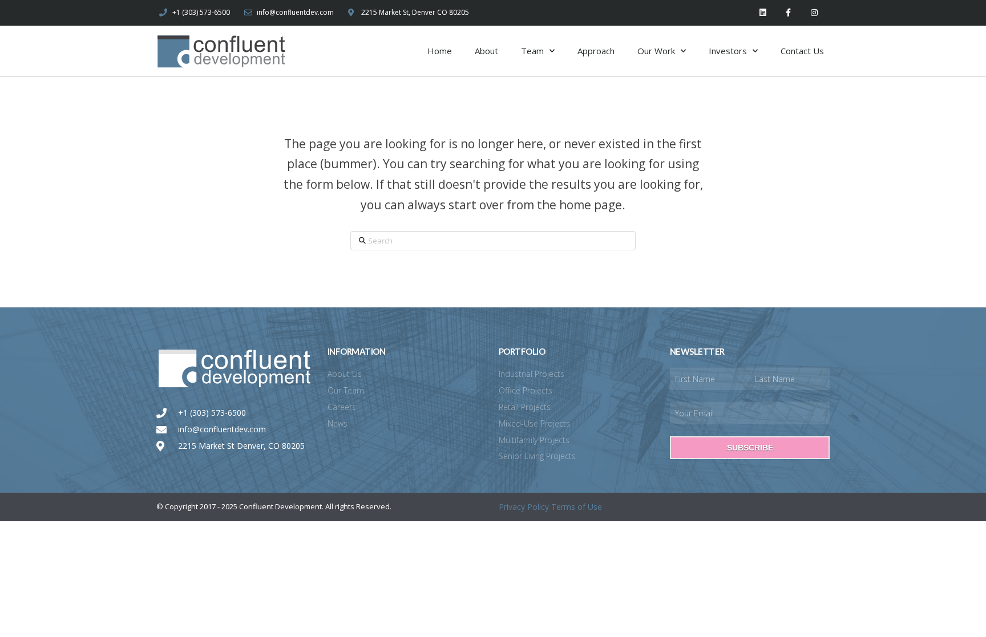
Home (439, 50)
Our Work (656, 50)
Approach (596, 50)
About (486, 50)
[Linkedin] (763, 13)
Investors (728, 50)
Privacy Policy (524, 506)
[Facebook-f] (788, 13)
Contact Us (802, 50)
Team (532, 50)
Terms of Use (576, 506)
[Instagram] (814, 13)
